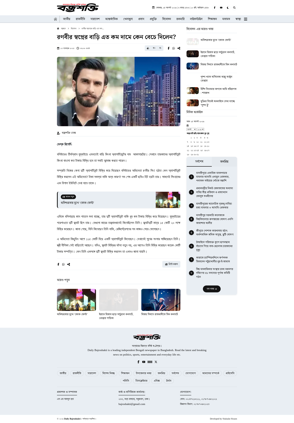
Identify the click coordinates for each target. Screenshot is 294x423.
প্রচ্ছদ (63, 28)
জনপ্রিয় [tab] (224, 161)
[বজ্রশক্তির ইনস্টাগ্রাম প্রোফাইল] (150, 361)
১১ (201, 142)
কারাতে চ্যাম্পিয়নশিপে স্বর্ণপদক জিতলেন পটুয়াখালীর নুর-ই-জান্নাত (213, 259)
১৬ (195, 146)
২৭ (208, 150)
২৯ (192, 154)
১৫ (192, 146)
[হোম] (55, 19)
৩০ (195, 154)
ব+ (154, 48)
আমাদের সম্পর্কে (210, 373)
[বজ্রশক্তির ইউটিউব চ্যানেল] (143, 361)
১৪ (188, 146)
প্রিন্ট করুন (173, 264)
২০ (208, 146)
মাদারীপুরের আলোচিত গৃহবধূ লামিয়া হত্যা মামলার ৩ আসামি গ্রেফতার (214, 206)
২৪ (197, 150)
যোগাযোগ (190, 373)
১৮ (201, 146)
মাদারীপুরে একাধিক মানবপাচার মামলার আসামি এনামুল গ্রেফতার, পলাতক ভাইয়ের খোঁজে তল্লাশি (212, 177)
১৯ (205, 146)
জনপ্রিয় (161, 373)
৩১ (197, 154)
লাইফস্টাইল (196, 19)
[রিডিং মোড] (148, 48)
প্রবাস (141, 19)
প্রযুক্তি (153, 19)
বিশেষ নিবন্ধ (108, 373)
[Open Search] (234, 7)
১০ (197, 142)
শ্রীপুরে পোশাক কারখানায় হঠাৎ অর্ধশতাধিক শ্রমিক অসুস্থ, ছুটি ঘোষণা (215, 232)
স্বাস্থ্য (238, 19)
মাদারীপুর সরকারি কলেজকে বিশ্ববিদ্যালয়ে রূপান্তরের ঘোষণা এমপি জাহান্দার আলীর (214, 219)
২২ (192, 150)
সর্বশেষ (175, 373)
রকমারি (180, 19)
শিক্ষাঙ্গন (212, 19)
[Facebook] (214, 7)
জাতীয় (66, 19)
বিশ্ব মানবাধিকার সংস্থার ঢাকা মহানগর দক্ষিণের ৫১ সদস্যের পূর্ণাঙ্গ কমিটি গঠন (214, 273)
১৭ (197, 146)
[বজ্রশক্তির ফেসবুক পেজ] (138, 361)
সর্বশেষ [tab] (199, 161)
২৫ (201, 150)
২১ (188, 150)
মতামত (226, 19)
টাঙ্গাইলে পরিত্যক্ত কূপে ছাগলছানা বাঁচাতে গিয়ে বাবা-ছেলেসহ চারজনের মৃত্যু (214, 246)
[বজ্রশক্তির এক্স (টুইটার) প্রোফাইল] (156, 361)
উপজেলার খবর (143, 373)
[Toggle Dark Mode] (227, 7)
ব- (160, 48)
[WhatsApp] (173, 48)
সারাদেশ (95, 19)
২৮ (188, 154)
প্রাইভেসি (230, 373)
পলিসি (126, 381)
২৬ (205, 150)
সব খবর (211, 289)
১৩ (208, 142)
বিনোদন (166, 19)
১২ (205, 142)
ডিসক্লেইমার (141, 381)
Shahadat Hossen (229, 419)
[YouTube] (221, 7)
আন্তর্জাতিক (111, 19)
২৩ (195, 150)
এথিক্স (157, 381)
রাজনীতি (80, 19)
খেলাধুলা (128, 19)
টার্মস (168, 381)
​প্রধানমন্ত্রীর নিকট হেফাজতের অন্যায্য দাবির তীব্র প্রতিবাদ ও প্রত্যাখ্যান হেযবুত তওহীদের (214, 192)
